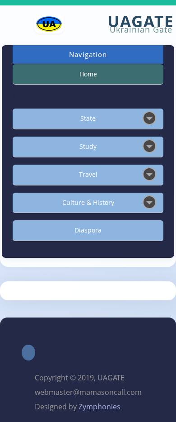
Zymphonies (99, 407)
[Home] (49, 31)
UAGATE (140, 21)
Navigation (88, 54)
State (88, 118)
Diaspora (88, 230)
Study (88, 146)
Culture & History (88, 202)
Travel (88, 174)
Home (88, 74)
